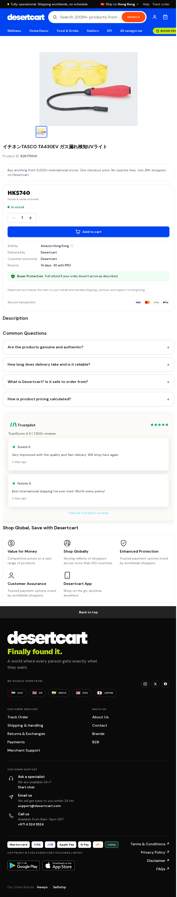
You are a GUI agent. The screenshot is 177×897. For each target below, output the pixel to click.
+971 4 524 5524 (31, 824)
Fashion (92, 31)
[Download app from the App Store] (58, 865)
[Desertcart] (25, 17)
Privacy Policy (155, 852)
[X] (155, 684)
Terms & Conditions (150, 844)
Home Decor (39, 31)
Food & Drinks (68, 31)
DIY (109, 31)
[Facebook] (165, 684)
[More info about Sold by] (72, 246)
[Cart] (165, 17)
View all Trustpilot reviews (88, 513)
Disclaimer (158, 860)
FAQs (163, 869)
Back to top (88, 612)
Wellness (14, 31)
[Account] (154, 17)
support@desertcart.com (39, 806)
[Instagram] (145, 684)
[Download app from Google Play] (23, 865)
